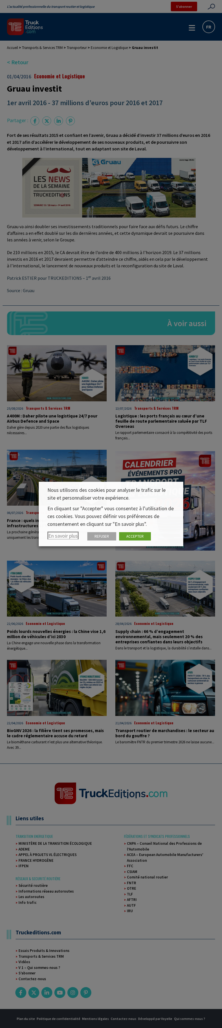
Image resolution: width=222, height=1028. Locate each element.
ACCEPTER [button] (135, 536)
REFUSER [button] (102, 536)
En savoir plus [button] (63, 535)
